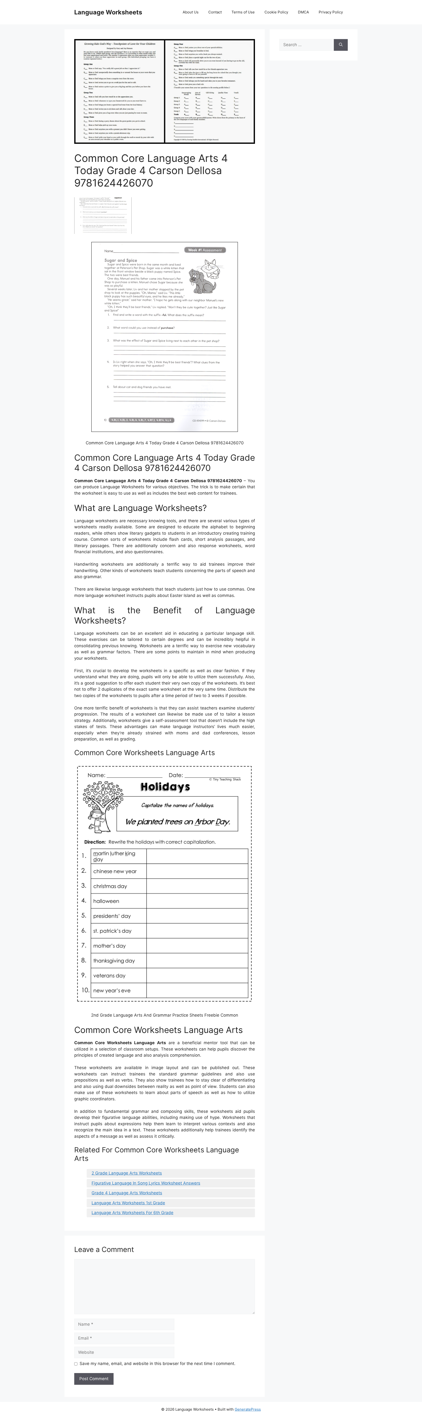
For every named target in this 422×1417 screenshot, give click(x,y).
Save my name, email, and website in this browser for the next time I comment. (157, 1363)
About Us (191, 12)
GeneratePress (248, 1409)
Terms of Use (243, 12)
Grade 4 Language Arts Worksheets (127, 1192)
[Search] (341, 45)
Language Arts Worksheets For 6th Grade (132, 1212)
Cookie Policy (276, 12)
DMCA (303, 12)
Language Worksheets (108, 12)
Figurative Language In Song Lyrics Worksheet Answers (146, 1183)
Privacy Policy (331, 12)
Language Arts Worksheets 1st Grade (128, 1202)
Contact (215, 12)
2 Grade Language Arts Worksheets (127, 1173)
